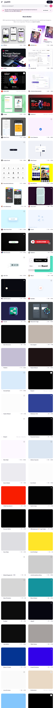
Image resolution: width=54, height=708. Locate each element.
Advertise (23, 68)
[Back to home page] (7, 2)
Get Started (45, 10)
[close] (51, 10)
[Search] (51, 6)
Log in (49, 2)
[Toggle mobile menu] (2, 2)
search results (36, 22)
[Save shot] (20, 41)
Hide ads (18, 68)
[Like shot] (23, 41)
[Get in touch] (18, 41)
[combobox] (22, 6)
